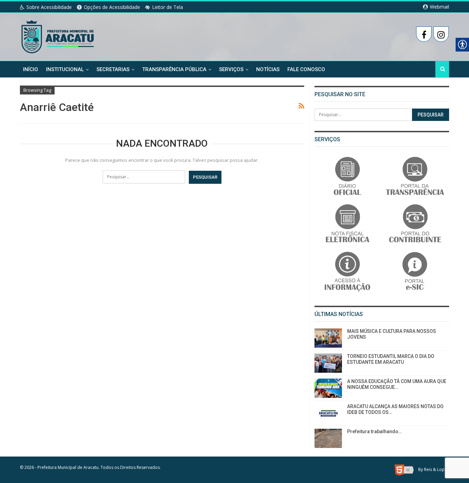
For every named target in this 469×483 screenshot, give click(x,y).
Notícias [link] (267, 69)
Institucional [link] (65, 69)
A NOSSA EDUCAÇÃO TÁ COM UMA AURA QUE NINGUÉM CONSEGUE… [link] (396, 384)
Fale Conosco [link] (306, 69)
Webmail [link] (438, 6)
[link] (58, 35)
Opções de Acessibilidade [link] (112, 7)
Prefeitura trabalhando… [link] (374, 431)
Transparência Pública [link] (174, 69)
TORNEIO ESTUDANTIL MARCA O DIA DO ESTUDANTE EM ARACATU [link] (390, 359)
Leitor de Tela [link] (167, 7)
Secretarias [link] (112, 69)
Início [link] (30, 69)
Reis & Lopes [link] (436, 470)
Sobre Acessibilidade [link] (49, 7)
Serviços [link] (231, 69)
